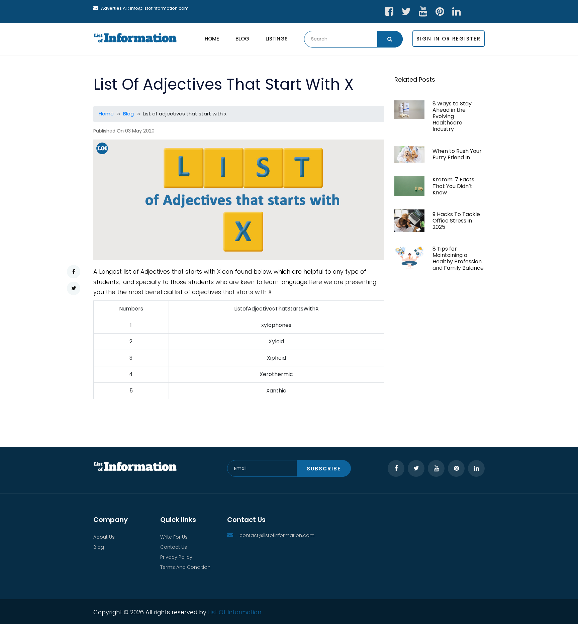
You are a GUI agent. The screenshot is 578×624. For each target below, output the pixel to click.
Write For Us (174, 537)
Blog (242, 38)
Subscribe (324, 468)
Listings (277, 38)
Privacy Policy (176, 557)
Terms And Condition (185, 567)
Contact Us (173, 547)
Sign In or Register (448, 38)
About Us (104, 537)
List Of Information (234, 612)
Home (212, 38)
